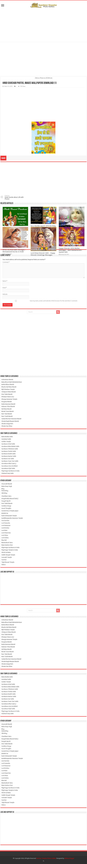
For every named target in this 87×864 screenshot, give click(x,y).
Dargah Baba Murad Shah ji (9, 498)
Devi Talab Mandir (7, 394)
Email (5, 287)
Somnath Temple (6, 557)
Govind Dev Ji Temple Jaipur (9, 511)
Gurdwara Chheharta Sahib (9, 449)
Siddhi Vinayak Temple (8, 555)
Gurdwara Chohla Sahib (8, 451)
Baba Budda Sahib (7, 436)
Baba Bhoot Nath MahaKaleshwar (11, 382)
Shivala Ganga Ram (7, 423)
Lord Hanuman (5, 525)
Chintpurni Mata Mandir (8, 392)
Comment (6, 262)
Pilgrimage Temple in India (9, 550)
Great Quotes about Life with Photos (14, 197)
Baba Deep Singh (6, 486)
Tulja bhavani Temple (7, 562)
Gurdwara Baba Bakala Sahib (10, 446)
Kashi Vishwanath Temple (9, 515)
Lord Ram (4, 530)
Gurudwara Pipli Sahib (8, 468)
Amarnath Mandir (6, 484)
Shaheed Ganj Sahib (7, 473)
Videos (3, 564)
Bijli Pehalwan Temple (8, 389)
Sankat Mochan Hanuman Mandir (11, 418)
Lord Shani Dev (6, 533)
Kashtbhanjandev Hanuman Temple (12, 518)
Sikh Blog (4, 493)
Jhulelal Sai (4, 513)
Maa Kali (4, 540)
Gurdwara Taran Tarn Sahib (9, 461)
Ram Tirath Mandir (7, 416)
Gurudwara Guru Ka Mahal (9, 466)
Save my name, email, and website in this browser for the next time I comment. (53, 301)
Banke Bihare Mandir (7, 384)
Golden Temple (6, 441)
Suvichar (4, 559)
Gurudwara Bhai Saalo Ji (8, 463)
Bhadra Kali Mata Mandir (8, 387)
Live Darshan (5, 520)
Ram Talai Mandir (6, 414)
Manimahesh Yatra (7, 542)
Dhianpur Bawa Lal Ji (7, 396)
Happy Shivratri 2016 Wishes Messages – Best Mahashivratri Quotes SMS (70, 250)
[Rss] (43, 861)
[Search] (58, 312)
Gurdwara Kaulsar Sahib (8, 456)
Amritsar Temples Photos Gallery (46, 858)
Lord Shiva (4, 535)
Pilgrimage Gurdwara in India (10, 471)
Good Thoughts (6, 508)
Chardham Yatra (6, 496)
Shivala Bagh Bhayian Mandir (10, 421)
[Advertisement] (43, 25)
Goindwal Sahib (6, 439)
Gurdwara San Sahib (7, 458)
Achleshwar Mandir (7, 379)
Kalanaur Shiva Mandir (8, 406)
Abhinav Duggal (69, 858)
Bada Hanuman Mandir (8, 404)
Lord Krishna (5, 528)
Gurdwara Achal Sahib (8, 444)
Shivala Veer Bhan (6, 426)
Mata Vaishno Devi (7, 545)
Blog (2, 489)
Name (5, 281)
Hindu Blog (4, 490)
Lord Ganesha (5, 523)
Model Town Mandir (7, 411)
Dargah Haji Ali (5, 501)
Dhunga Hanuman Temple (9, 399)
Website (5, 294)
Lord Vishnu (5, 537)
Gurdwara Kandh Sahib (8, 454)
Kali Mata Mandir (6, 409)
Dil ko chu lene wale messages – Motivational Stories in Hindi (14, 251)
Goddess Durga (6, 506)
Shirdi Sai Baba (6, 552)
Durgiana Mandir (6, 401)
